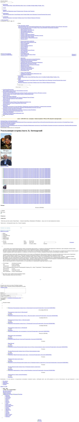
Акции (4, 7)
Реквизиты (9, 17)
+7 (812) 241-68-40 (4, 19)
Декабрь (39, 5)
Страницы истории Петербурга (27, 68)
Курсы (19, 78)
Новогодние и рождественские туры (28, 42)
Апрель (14, 5)
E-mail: (2, 296)
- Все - (43, 5)
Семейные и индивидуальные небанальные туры (31, 73)
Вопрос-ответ (20, 14)
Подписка (38, 17)
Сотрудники (14, 17)
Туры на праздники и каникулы (48, 26)
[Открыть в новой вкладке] (39, 419)
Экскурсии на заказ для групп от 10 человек (27, 27)
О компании (5, 16)
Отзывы (25, 14)
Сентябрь (29, 5)
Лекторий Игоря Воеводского (35, 26)
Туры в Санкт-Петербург (42, 27)
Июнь (19, 5)
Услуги (25, 17)
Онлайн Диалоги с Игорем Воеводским (29, 37)
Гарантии (32, 11)
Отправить (3, 299)
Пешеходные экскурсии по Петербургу (29, 60)
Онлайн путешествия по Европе (27, 34)
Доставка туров (27, 11)
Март (11, 5)
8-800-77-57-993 (3, 386)
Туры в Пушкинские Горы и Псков (28, 54)
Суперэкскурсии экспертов (26, 61)
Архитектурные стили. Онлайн (27, 36)
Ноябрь (36, 5)
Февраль (8, 5)
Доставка (7, 412)
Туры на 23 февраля (25, 43)
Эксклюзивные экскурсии (26, 31)
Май (17, 5)
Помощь (4, 10)
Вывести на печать (4, 231)
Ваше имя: (2, 293)
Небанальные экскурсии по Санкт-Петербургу (30, 59)
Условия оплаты (20, 11)
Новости (29, 17)
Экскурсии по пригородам (26, 69)
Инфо (19, 79)
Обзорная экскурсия (25, 65)
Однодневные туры (25, 53)
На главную (5, 381)
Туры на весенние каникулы (27, 45)
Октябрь (32, 5)
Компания (5, 382)
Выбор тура (5, 11)
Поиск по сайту (8, 414)
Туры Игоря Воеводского (23, 26)
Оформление (8, 409)
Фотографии (8, 406)
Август (24, 5)
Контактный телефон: (5, 295)
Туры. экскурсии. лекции (23, 25)
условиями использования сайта (14, 297)
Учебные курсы (21, 17)
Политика (43, 14)
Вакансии (34, 17)
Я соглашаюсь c (11, 297)
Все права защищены (7, 390)
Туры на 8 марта (24, 44)
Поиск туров (8, 415)
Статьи (15, 14)
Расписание (5, 4)
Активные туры (24, 52)
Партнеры (35, 14)
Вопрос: (2, 292)
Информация (5, 13)
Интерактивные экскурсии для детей (28, 63)
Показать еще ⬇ (24, 38)
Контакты (5, 17)
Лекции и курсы (24, 33)
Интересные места (10, 14)
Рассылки (7, 402)
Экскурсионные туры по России (27, 50)
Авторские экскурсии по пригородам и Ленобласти (32, 62)
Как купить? (48, 14)
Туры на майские (24, 46)
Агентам (39, 14)
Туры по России (59, 26)
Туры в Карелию (24, 51)
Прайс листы (29, 14)
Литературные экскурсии (26, 66)
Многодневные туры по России (27, 29)
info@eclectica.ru (7, 393)
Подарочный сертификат (53, 27)
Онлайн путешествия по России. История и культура (32, 35)
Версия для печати (7, 391)
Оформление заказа (12, 11)
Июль (22, 5)
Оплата (7, 411)
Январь (4, 5)
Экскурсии (65, 26)
